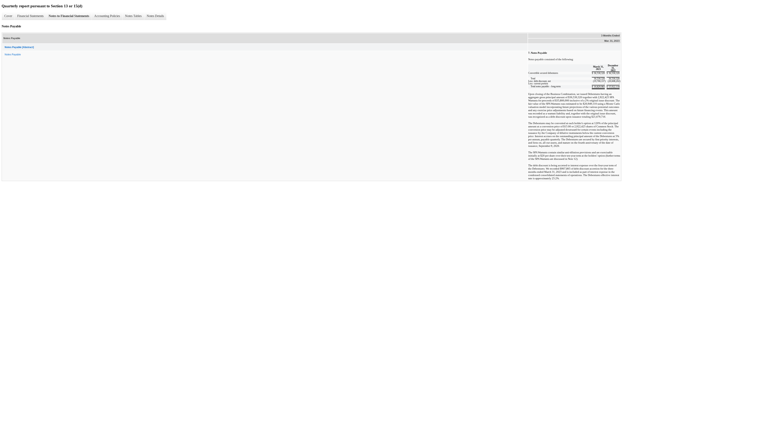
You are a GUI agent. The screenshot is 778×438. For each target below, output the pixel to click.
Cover (8, 16)
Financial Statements (30, 16)
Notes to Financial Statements (69, 16)
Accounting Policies (107, 16)
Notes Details (155, 16)
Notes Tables (133, 16)
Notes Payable (13, 54)
